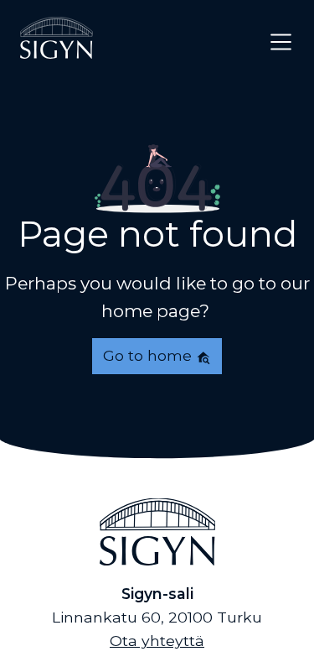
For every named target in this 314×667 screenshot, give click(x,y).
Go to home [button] (149, 355)
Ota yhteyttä (157, 640)
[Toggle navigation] (281, 42)
